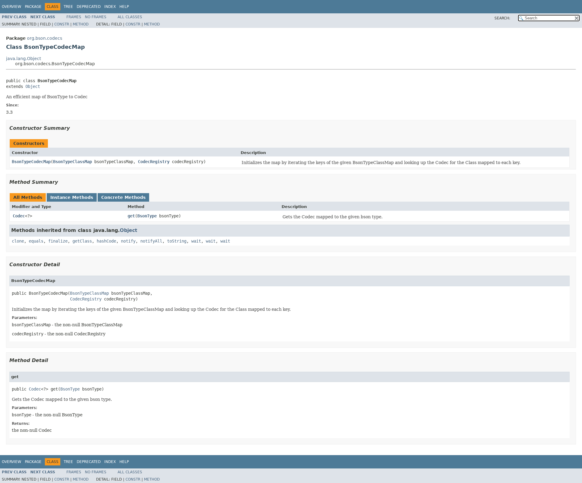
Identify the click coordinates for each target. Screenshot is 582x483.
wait (196, 241)
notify (128, 241)
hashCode (106, 241)
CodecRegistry (153, 161)
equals (36, 241)
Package (33, 7)
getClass (82, 241)
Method (81, 24)
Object (32, 86)
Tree (68, 7)
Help (124, 7)
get (131, 215)
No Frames (95, 17)
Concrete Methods (123, 197)
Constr (61, 24)
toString (176, 241)
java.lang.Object (23, 58)
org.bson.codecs (44, 38)
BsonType (147, 215)
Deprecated (89, 7)
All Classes (130, 17)
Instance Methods (71, 197)
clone (18, 241)
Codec (19, 215)
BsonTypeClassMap (72, 161)
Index (110, 7)
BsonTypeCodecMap (31, 161)
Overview (11, 7)
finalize (58, 241)
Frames (73, 17)
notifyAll (151, 241)
